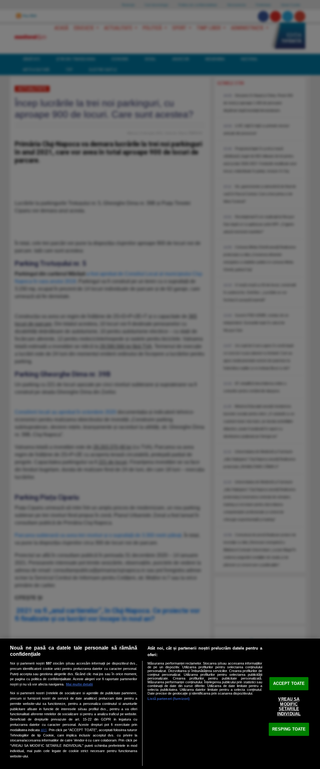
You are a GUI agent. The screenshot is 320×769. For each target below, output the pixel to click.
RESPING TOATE (289, 729)
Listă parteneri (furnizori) (169, 699)
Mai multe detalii (79, 684)
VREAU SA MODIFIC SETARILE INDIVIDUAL (289, 706)
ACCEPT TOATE (289, 683)
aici (44, 730)
